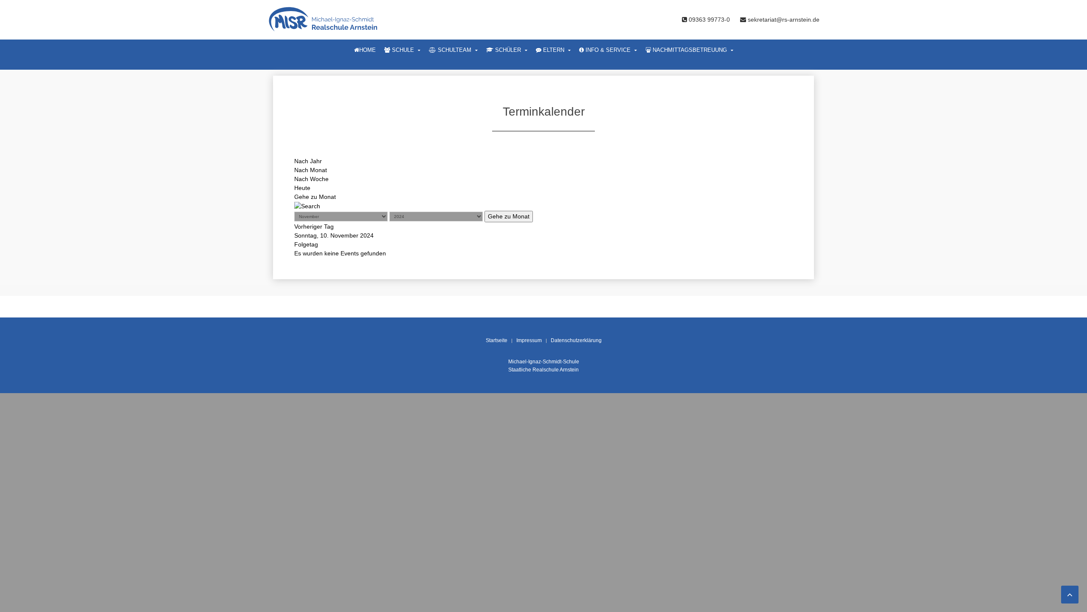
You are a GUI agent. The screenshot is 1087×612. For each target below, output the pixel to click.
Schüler (507, 50)
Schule (402, 50)
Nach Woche (311, 179)
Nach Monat (310, 170)
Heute (302, 187)
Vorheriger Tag (314, 226)
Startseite (496, 340)
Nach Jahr (308, 161)
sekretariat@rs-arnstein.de (782, 19)
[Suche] (307, 205)
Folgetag (306, 244)
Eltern (552, 50)
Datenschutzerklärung (576, 340)
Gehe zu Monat (315, 196)
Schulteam (453, 50)
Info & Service (607, 50)
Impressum (529, 340)
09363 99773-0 (709, 19)
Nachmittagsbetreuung (689, 50)
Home (367, 50)
